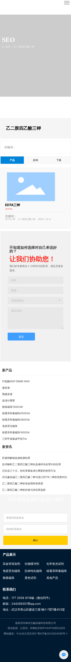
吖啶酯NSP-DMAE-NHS (16, 381)
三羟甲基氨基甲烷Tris (14, 438)
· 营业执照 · (13, 628)
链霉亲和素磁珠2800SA (16, 419)
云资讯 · (25, 628)
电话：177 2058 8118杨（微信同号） (27, 598)
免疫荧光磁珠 (9, 425)
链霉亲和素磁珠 (56, 571)
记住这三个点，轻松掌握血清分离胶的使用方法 (29, 470)
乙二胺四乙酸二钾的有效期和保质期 (22, 483)
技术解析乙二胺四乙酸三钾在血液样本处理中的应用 (31, 464)
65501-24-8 (44, 219)
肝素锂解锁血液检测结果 (16, 457)
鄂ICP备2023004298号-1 (53, 633)
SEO (34, 633)
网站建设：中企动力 (15, 633)
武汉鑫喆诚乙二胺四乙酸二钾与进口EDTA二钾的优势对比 (34, 477)
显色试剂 (30, 578)
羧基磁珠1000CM (12, 406)
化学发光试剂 (55, 564)
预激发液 (7, 394)
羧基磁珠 (8, 578)
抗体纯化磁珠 (33, 571)
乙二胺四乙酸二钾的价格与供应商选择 (24, 489)
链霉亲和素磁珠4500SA (16, 413)
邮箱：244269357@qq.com (22, 603)
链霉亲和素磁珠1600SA (15, 432)
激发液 (6, 387)
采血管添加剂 (11, 564)
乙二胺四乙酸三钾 (26, 219)
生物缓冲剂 (32, 564)
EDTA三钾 (12, 205)
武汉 (29, 633)
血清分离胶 (8, 400)
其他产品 (52, 578)
